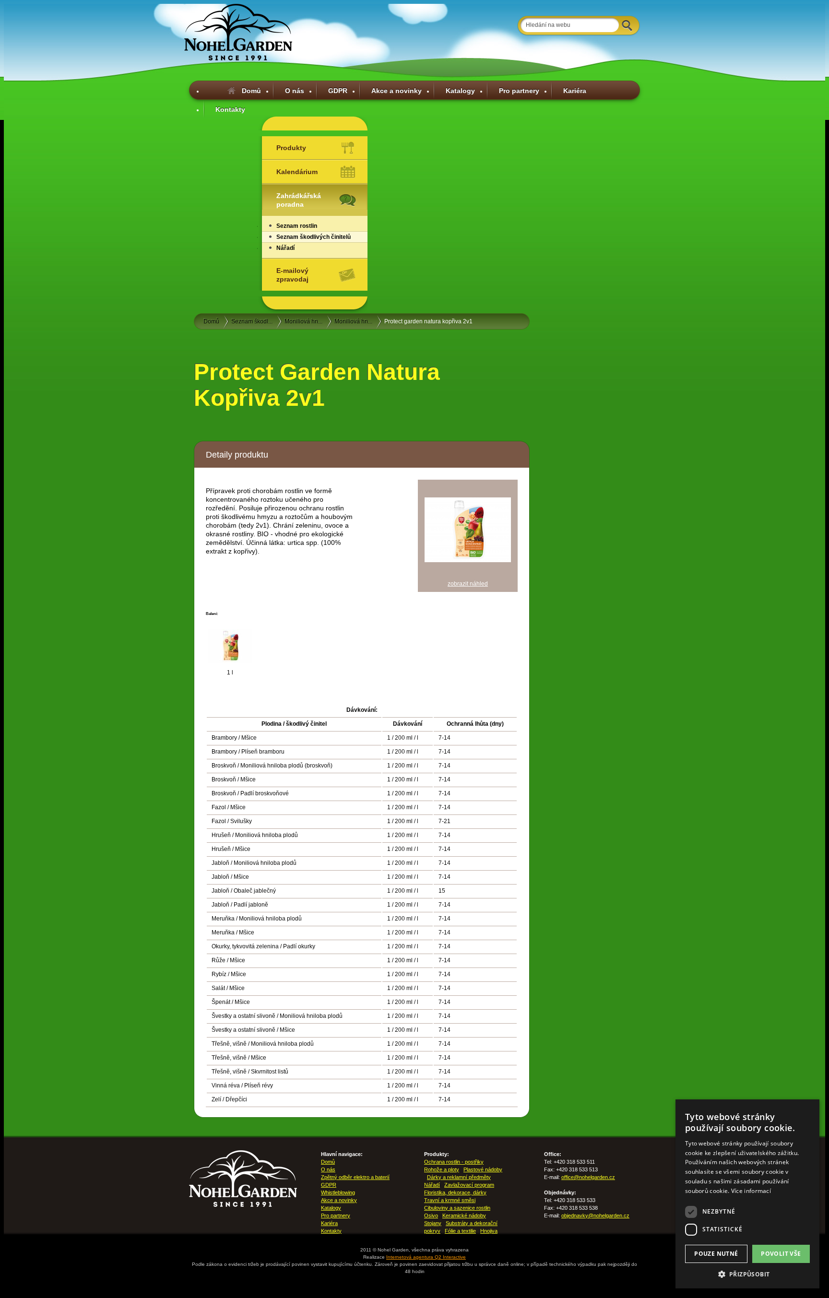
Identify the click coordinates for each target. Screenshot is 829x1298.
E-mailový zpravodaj (292, 275)
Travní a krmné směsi (449, 1200)
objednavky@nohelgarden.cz (595, 1215)
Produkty (291, 148)
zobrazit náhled (468, 583)
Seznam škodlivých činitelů (313, 237)
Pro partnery (519, 90)
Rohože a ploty (441, 1169)
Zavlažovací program (469, 1185)
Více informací (751, 1191)
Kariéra (574, 90)
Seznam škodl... (251, 321)
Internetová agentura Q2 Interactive (426, 1257)
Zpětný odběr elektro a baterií (355, 1177)
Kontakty (230, 109)
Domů (251, 90)
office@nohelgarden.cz (588, 1177)
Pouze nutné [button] (716, 1254)
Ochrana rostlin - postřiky (454, 1162)
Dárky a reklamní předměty (459, 1177)
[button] (747, 1274)
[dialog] (747, 1193)
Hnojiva (488, 1231)
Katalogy (460, 90)
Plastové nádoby (482, 1169)
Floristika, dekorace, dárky (455, 1192)
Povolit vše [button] (781, 1254)
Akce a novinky (396, 90)
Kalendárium (297, 172)
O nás (294, 90)
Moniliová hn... (303, 321)
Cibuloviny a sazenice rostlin (457, 1208)
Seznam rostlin (296, 226)
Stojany (432, 1223)
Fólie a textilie (460, 1231)
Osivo (431, 1215)
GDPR (337, 90)
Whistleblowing (338, 1192)
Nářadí (285, 248)
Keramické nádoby (464, 1215)
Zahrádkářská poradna (298, 200)
